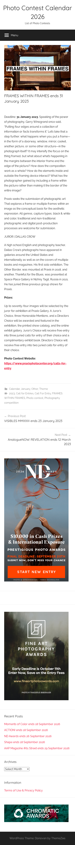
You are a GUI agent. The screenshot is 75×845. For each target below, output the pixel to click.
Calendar (14, 388)
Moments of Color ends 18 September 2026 (32, 724)
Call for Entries (24, 393)
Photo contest (34, 398)
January (25, 388)
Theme (43, 388)
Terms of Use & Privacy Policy (23, 790)
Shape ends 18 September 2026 (24, 742)
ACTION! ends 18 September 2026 (26, 730)
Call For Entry (43, 393)
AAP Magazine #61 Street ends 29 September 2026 (37, 748)
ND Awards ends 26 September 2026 (28, 736)
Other (34, 388)
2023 (12, 393)
